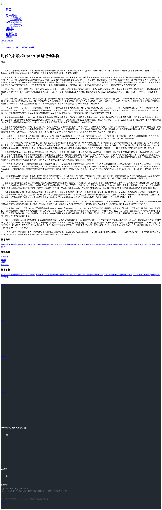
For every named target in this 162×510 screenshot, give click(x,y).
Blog (7, 35)
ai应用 (31, 47)
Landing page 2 (16, 20)
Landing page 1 (16, 18)
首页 (8, 9)
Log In (3, 41)
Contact (9, 37)
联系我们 (11, 34)
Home (8, 15)
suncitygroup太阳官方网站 (16, 47)
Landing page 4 (16, 24)
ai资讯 (10, 22)
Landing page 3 (16, 22)
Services (9, 30)
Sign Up (10, 41)
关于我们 (11, 15)
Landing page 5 (16, 26)
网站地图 (4, 502)
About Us (9, 28)
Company (9, 32)
